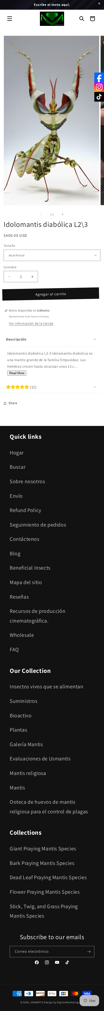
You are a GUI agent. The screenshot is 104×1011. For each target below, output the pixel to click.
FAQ (14, 649)
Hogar (17, 452)
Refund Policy (25, 510)
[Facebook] (99, 77)
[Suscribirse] (88, 951)
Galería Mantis (26, 744)
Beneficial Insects (30, 567)
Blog (15, 553)
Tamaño (9, 246)
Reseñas (19, 596)
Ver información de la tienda (31, 323)
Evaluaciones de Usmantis (40, 758)
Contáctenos (24, 538)
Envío (16, 495)
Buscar (18, 466)
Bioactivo (20, 715)
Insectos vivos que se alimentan (46, 686)
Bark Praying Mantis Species (42, 863)
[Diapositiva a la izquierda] (41, 214)
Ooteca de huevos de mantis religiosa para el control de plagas (49, 806)
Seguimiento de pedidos (38, 524)
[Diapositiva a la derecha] (62, 214)
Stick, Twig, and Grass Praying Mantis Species (44, 911)
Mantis (17, 787)
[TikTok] (99, 97)
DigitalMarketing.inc (70, 1002)
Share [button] (12, 403)
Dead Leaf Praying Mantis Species (48, 877)
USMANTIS (37, 1002)
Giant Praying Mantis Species (43, 848)
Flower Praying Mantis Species (45, 891)
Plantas (18, 729)
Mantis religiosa (28, 773)
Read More (16, 373)
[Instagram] (99, 87)
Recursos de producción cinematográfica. (37, 616)
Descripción (16, 339)
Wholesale (22, 635)
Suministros (23, 701)
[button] (9, 18)
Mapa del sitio (26, 582)
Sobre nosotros (27, 481)
